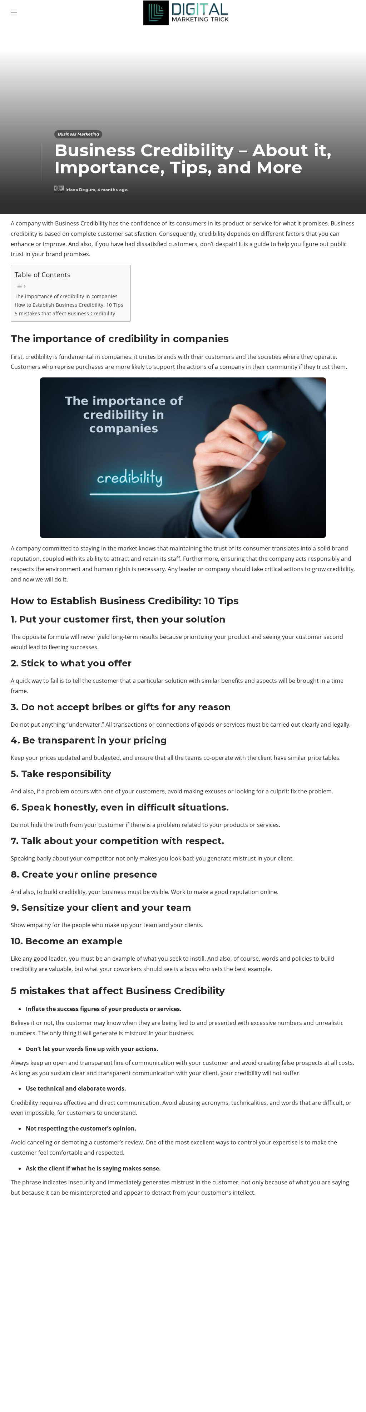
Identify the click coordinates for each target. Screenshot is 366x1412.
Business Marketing (78, 134)
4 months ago (112, 189)
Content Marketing (66, 1281)
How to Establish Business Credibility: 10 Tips (69, 304)
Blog (264, 1396)
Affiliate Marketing (66, 1256)
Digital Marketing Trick (66, 1305)
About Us (234, 1396)
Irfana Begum (80, 189)
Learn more (274, 1345)
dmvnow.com (66, 1318)
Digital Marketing (66, 1293)
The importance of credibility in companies (66, 296)
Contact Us (335, 1396)
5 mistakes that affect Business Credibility (65, 313)
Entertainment (66, 1330)
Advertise (294, 1396)
